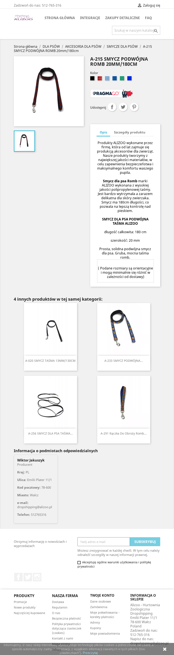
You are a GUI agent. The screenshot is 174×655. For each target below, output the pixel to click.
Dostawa (58, 602)
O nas (56, 613)
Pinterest (134, 107)
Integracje (90, 17)
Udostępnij (112, 107)
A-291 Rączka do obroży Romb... (124, 433)
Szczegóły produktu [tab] (129, 132)
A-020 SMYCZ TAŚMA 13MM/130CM (50, 361)
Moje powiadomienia (105, 633)
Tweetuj (123, 107)
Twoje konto (102, 595)
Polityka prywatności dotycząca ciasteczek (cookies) (66, 628)
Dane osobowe (100, 601)
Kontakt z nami (62, 638)
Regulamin (59, 607)
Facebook (18, 577)
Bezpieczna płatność (66, 618)
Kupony (95, 628)
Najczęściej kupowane (29, 613)
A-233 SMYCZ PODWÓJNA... (123, 361)
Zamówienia (98, 607)
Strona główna (60, 17)
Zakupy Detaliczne (122, 17)
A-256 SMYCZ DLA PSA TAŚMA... (50, 433)
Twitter (28, 577)
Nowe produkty (24, 607)
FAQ (148, 17)
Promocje (20, 602)
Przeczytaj (90, 653)
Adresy (95, 622)
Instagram (37, 577)
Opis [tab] (103, 132)
